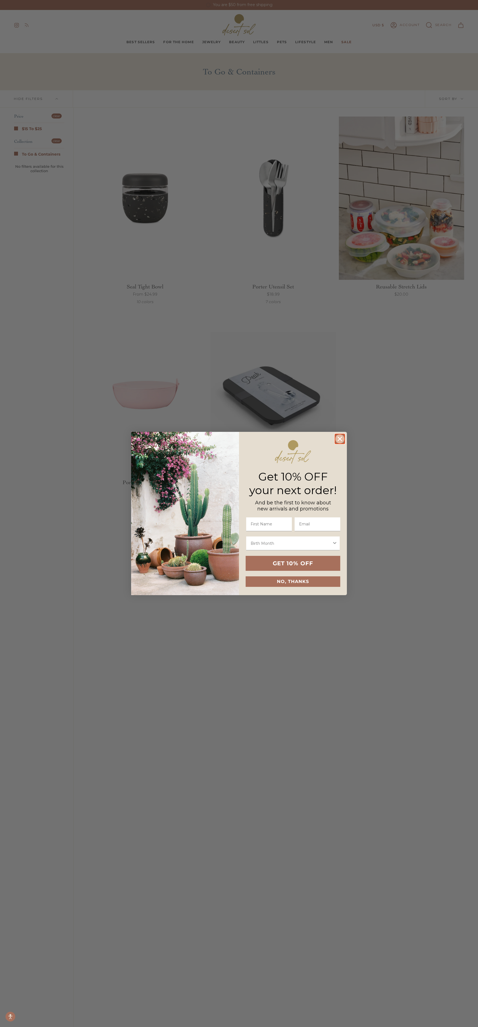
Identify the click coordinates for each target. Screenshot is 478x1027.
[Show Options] (334, 543)
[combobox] (291, 543)
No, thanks (293, 581)
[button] (10, 1016)
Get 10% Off (293, 563)
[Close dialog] (340, 439)
